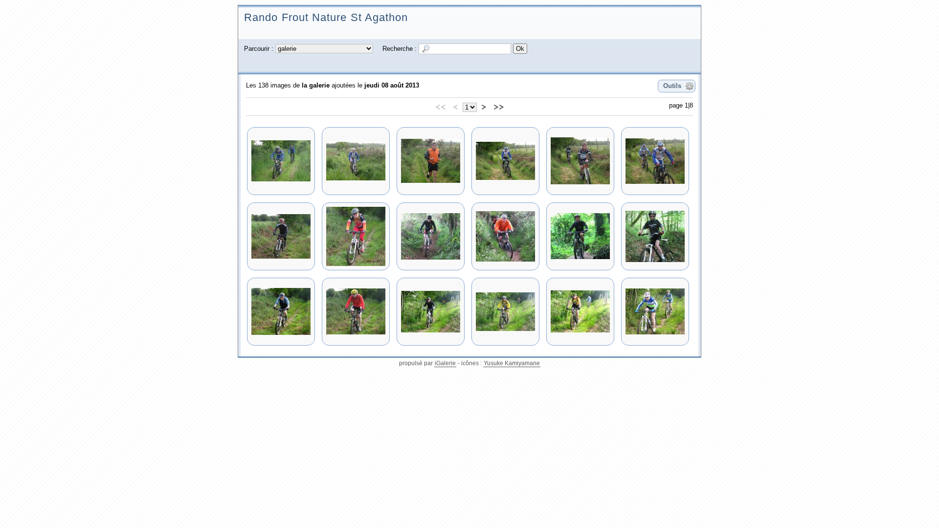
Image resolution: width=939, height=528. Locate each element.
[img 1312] (355, 311)
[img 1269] (580, 161)
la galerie (316, 85)
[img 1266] (355, 161)
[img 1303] (655, 236)
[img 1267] (430, 161)
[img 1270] (655, 161)
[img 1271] (280, 236)
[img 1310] (280, 311)
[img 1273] (430, 236)
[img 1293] (580, 236)
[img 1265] (280, 161)
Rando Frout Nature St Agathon (326, 17)
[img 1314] (505, 311)
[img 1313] (430, 311)
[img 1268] (505, 161)
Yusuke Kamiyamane (512, 363)
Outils (672, 85)
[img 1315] (580, 311)
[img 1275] (505, 236)
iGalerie (445, 363)
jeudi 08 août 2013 (391, 85)
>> (498, 106)
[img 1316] (655, 311)
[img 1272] (355, 236)
